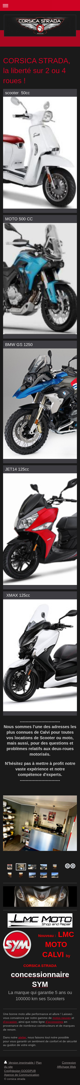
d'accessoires (54, 1021)
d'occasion (10, 1021)
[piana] (54, 875)
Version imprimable (21, 1062)
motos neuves (62, 1017)
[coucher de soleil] (55, 866)
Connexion (69, 1062)
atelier (22, 1037)
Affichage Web (66, 1066)
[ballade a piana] (32, 875)
